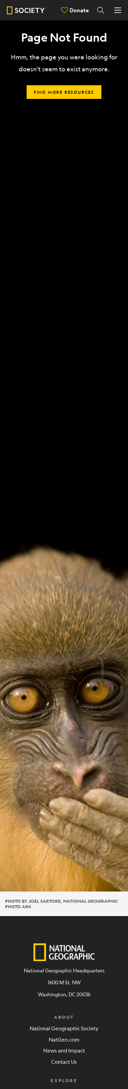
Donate (79, 10)
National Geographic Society (64, 1028)
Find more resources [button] (64, 92)
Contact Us (64, 1061)
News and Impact (64, 1050)
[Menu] (117, 10)
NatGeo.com (64, 1039)
